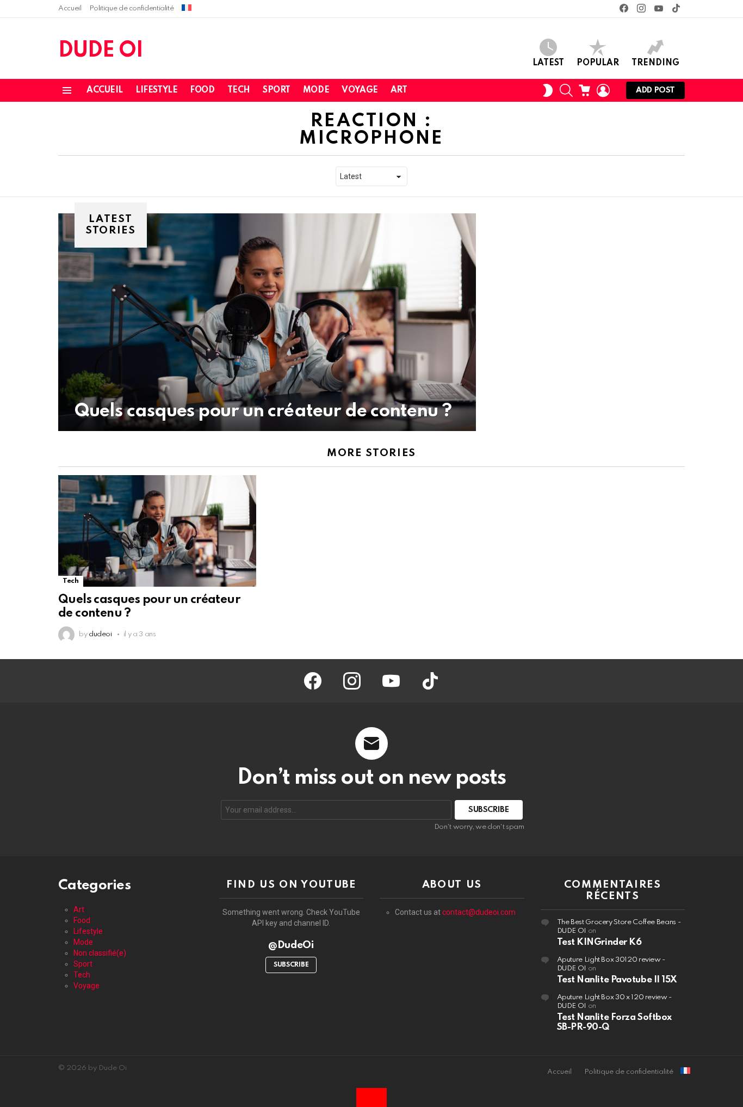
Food (202, 90)
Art (399, 90)
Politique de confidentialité (131, 8)
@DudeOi (291, 945)
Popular (598, 63)
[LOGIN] (603, 90)
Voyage (359, 90)
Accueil (69, 8)
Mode (316, 90)
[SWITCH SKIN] (547, 90)
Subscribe (291, 965)
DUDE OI (100, 50)
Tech (238, 90)
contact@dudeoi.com (479, 912)
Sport (276, 90)
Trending (655, 63)
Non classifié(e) (99, 953)
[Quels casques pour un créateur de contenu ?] (267, 322)
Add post (655, 90)
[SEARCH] (566, 90)
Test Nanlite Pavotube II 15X (617, 980)
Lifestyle (156, 90)
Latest (548, 63)
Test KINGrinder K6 (599, 942)
